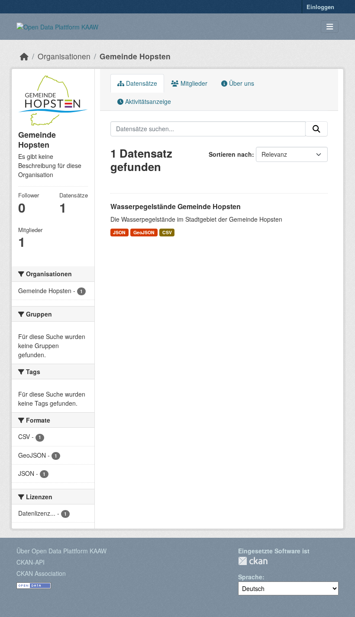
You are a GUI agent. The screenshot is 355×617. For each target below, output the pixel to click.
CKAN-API (30, 562)
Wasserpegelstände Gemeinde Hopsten (175, 206)
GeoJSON (144, 232)
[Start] (24, 56)
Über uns (240, 83)
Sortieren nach (230, 154)
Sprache (250, 576)
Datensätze (140, 83)
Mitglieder (193, 83)
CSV (167, 232)
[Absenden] (316, 129)
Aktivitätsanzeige (147, 101)
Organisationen (64, 56)
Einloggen (320, 7)
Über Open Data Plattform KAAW (61, 550)
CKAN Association (41, 573)
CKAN (253, 560)
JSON (119, 232)
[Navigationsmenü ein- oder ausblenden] (330, 26)
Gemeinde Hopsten (135, 56)
